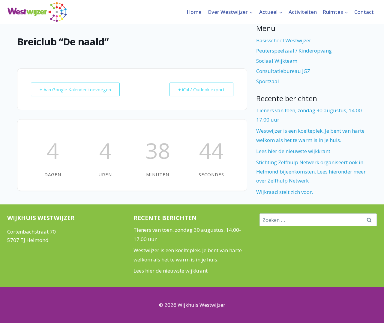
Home (194, 11)
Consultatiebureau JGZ (283, 71)
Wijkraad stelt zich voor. (284, 192)
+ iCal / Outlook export (201, 89)
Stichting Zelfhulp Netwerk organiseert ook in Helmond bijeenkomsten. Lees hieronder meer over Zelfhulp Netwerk (311, 171)
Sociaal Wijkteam (276, 60)
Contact (364, 11)
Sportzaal (267, 81)
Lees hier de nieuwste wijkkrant (293, 151)
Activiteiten (303, 11)
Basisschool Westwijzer (283, 40)
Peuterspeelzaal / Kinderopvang (294, 50)
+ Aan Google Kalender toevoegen (75, 89)
